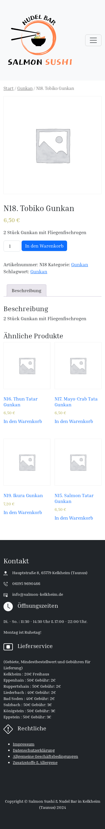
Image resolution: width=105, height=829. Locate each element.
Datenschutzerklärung (34, 750)
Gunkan (25, 88)
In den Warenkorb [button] (23, 421)
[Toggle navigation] (93, 40)
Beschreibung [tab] (26, 290)
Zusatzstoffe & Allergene (35, 762)
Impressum (23, 743)
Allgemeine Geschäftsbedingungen (45, 756)
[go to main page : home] (40, 40)
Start (9, 88)
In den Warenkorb (44, 246)
